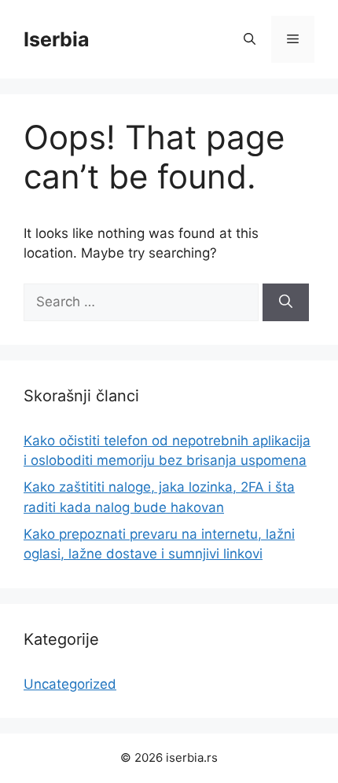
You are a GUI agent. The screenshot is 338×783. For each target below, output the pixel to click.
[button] (249, 39)
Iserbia (57, 39)
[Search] (286, 302)
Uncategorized (70, 684)
